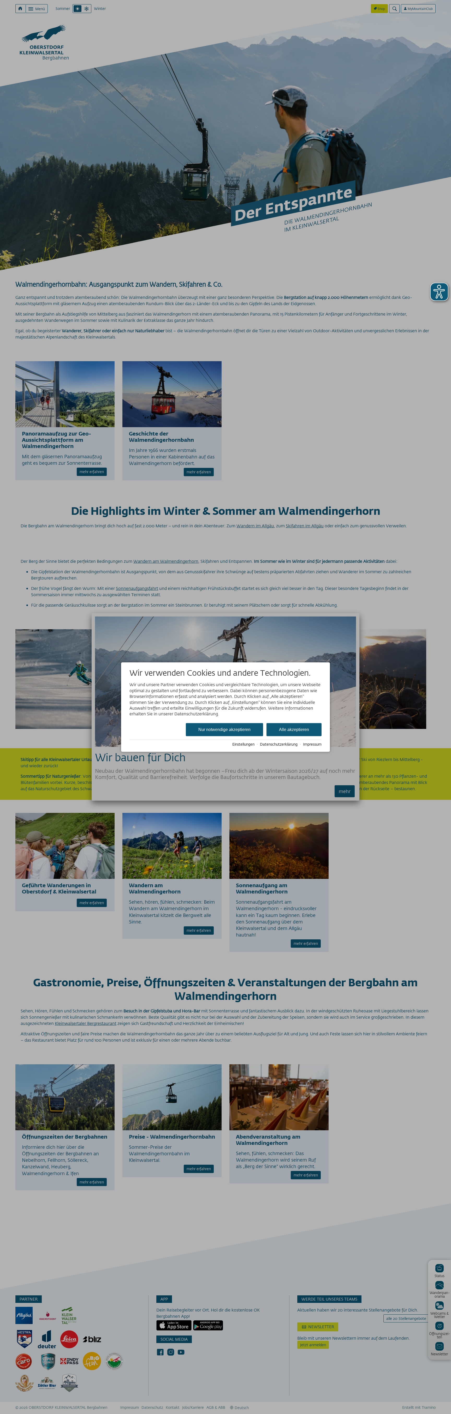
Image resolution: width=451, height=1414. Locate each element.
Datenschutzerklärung (279, 744)
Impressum (312, 744)
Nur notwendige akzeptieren (224, 729)
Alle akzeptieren (294, 729)
